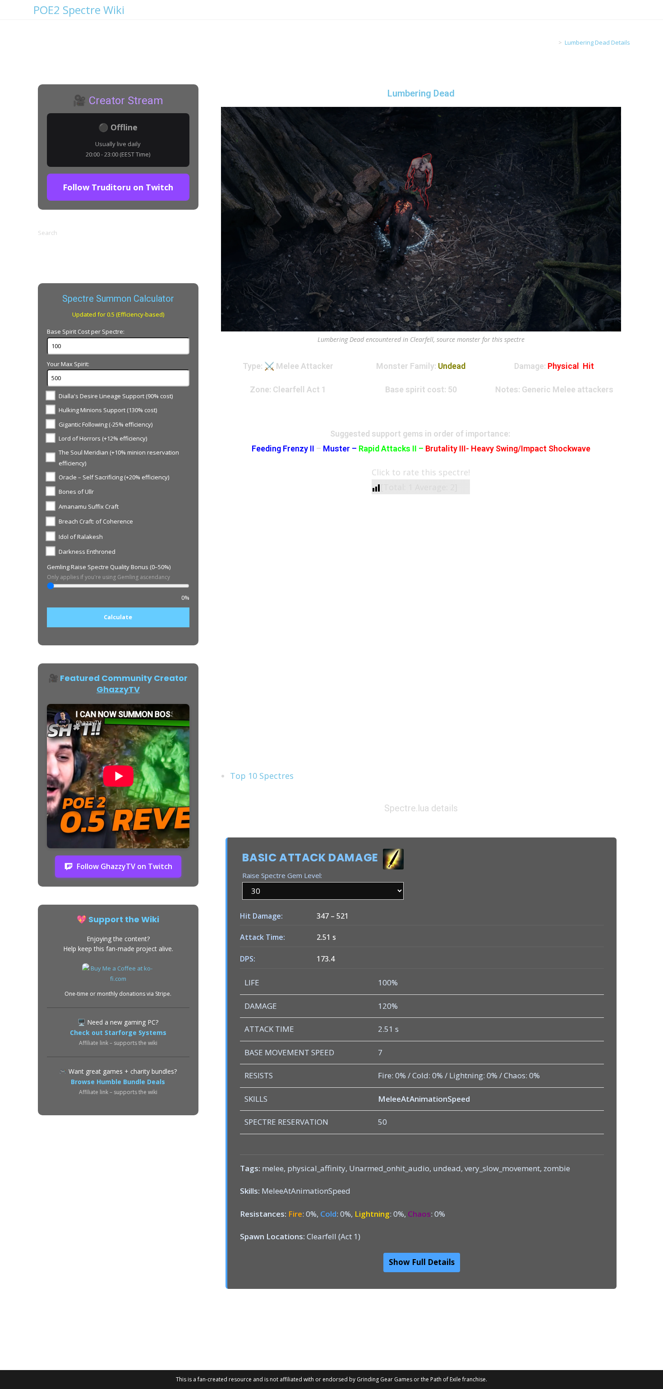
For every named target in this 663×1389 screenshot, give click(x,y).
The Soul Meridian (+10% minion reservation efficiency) (119, 457)
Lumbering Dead (421, 93)
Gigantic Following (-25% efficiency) (105, 424)
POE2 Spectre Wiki (78, 9)
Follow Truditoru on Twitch (118, 187)
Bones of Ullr (76, 492)
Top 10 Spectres (262, 775)
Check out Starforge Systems (118, 1032)
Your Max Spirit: (68, 364)
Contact (177, 1346)
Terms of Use (139, 1346)
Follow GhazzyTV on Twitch (124, 866)
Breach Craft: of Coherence (96, 521)
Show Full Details (422, 1262)
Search (47, 233)
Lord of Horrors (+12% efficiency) (103, 438)
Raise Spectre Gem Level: (282, 875)
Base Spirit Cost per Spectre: (85, 331)
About (58, 1346)
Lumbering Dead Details (597, 42)
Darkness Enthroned (87, 551)
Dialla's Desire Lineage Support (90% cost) (116, 396)
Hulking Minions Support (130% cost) (108, 410)
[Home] (553, 42)
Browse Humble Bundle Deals (118, 1081)
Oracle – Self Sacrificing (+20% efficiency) (114, 477)
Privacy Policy (93, 1346)
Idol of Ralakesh (81, 537)
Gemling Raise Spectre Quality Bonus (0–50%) (108, 567)
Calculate (118, 617)
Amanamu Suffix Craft (89, 506)
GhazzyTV (118, 689)
